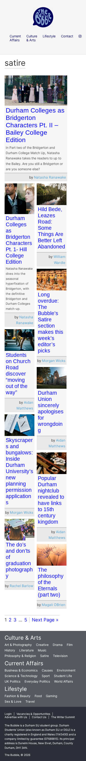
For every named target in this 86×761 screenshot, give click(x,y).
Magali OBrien (53, 605)
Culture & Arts (23, 637)
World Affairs (63, 681)
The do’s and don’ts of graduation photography (19, 560)
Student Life (63, 676)
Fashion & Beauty (18, 696)
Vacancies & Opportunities (33, 714)
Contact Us (39, 717)
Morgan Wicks (53, 360)
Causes (47, 670)
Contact (67, 36)
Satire (44, 656)
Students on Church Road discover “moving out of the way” (18, 373)
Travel (30, 701)
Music (42, 650)
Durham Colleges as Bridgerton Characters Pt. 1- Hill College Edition (19, 240)
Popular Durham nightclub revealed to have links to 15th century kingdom (51, 500)
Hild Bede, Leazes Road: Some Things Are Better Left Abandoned (51, 228)
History (10, 650)
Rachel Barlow (21, 586)
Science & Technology (21, 676)
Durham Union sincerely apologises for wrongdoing (51, 411)
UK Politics (12, 681)
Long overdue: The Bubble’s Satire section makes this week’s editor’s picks (50, 323)
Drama (58, 645)
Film (70, 645)
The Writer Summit (63, 717)
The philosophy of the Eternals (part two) (51, 582)
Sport (46, 676)
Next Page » (45, 620)
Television (60, 656)
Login (8, 714)
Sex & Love (13, 701)
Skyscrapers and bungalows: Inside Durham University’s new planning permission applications (19, 471)
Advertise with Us (16, 717)
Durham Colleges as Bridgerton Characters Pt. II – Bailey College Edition (35, 125)
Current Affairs (24, 663)
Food (38, 696)
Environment (66, 670)
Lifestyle (16, 689)
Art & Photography (18, 645)
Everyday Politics (37, 681)
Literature (26, 650)
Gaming (51, 696)
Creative (42, 645)
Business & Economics (21, 670)
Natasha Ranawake (50, 177)
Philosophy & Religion (20, 656)
